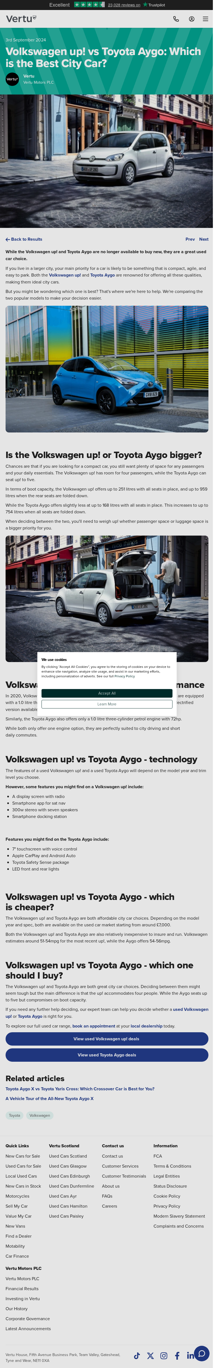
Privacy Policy (125, 676)
